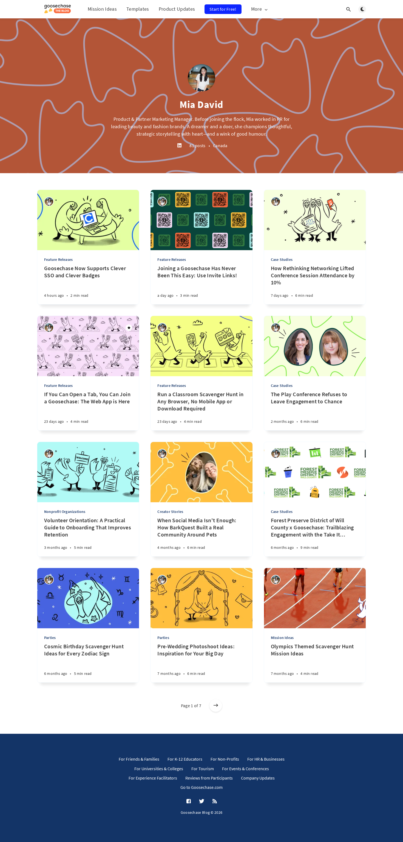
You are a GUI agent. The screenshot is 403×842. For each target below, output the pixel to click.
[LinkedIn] (179, 145)
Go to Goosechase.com (201, 787)
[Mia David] (49, 201)
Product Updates (177, 9)
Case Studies (282, 259)
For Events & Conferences (245, 768)
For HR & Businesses (266, 759)
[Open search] (348, 9)
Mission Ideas (102, 9)
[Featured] (129, 327)
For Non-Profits (225, 759)
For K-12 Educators (185, 759)
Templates (137, 9)
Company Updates (258, 778)
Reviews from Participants (209, 778)
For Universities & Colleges (158, 768)
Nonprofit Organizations (65, 511)
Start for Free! (223, 9)
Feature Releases (58, 259)
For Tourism (202, 768)
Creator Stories (170, 511)
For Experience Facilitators (153, 778)
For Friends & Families (139, 759)
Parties (50, 637)
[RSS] (214, 801)
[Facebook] (188, 801)
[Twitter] (201, 801)
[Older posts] (215, 705)
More (256, 9)
